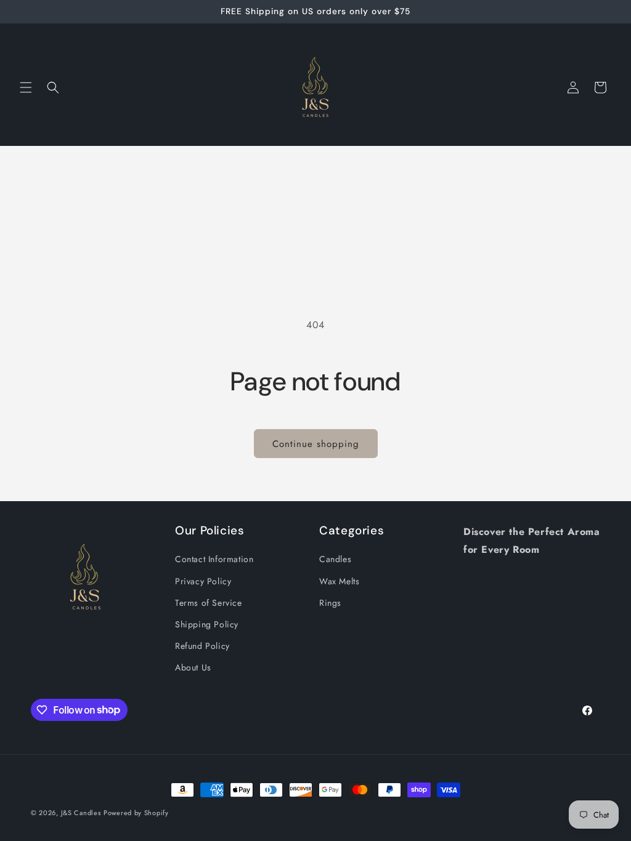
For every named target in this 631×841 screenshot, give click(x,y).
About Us (193, 667)
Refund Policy (202, 646)
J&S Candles (81, 813)
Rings (330, 603)
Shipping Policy (206, 624)
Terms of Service (208, 603)
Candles (335, 559)
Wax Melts (339, 581)
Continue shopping (315, 444)
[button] (25, 87)
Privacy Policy (203, 581)
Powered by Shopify (136, 813)
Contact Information (214, 559)
